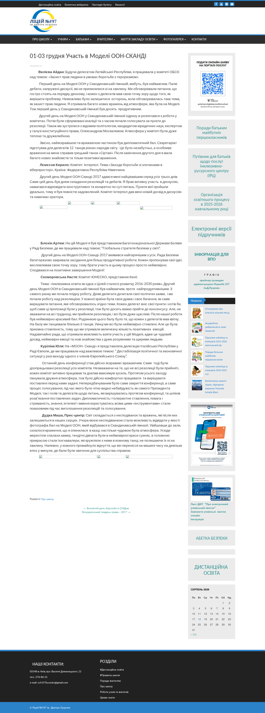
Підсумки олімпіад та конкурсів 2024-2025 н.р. (216, 370)
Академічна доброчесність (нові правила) (215, 327)
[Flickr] (226, 4)
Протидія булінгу (102, 4)
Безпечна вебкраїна (76, 4)
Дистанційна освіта (50, 4)
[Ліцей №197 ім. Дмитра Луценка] (43, 20)
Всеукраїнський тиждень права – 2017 (106, 512)
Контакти (199, 39)
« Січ (193, 634)
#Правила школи (110, 675)
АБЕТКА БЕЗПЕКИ (211, 538)
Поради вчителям (110, 680)
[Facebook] (216, 4)
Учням (63, 39)
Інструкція (197, 519)
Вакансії (120, 4)
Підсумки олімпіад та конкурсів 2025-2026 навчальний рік (216, 342)
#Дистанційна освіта (112, 669)
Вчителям (105, 39)
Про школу (41, 39)
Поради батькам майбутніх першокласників (211, 133)
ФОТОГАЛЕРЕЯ (174, 39)
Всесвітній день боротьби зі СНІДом (106, 508)
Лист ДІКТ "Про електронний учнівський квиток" (209, 506)
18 (199, 619)
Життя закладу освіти (138, 39)
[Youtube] (221, 4)
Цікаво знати (107, 697)
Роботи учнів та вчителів (114, 692)
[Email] (232, 4)
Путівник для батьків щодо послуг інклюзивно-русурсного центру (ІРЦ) (212, 166)
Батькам (82, 39)
